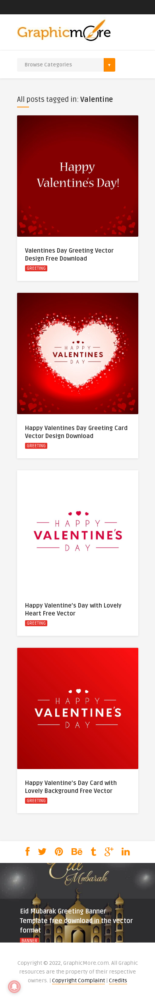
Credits (118, 980)
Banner (29, 940)
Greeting (36, 268)
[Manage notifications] (14, 986)
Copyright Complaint (78, 980)
